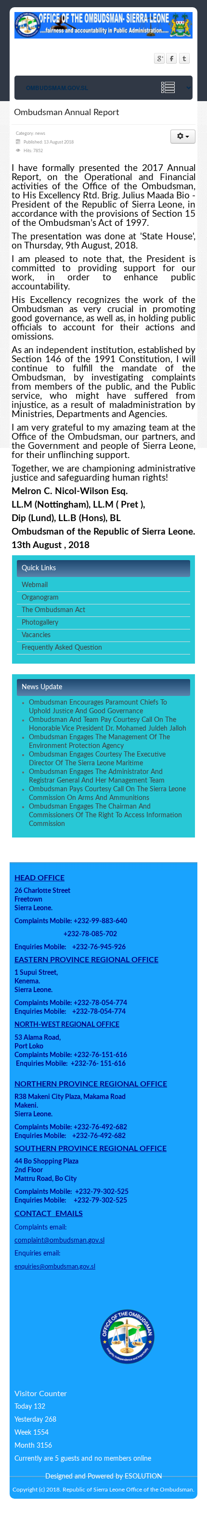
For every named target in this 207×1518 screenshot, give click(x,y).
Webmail (35, 585)
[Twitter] (184, 58)
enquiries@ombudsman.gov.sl (54, 1266)
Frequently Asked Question (62, 647)
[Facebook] (171, 58)
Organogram (40, 597)
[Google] (159, 58)
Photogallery (40, 622)
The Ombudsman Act (53, 610)
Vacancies (36, 635)
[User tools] (182, 137)
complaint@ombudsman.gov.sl (59, 1240)
